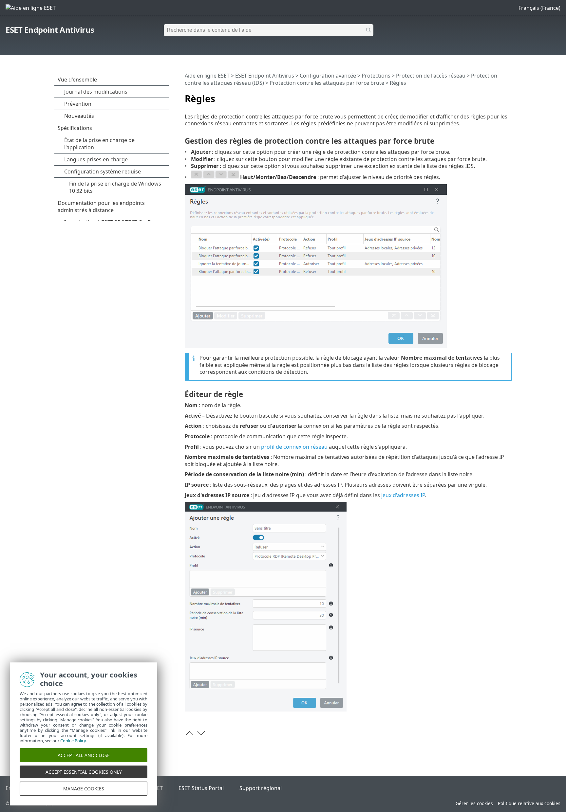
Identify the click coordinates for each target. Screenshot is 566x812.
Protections (376, 75)
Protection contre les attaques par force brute (327, 82)
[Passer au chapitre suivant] (201, 733)
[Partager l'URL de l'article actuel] (488, 95)
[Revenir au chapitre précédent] (190, 733)
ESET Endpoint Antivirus (50, 29)
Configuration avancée (328, 75)
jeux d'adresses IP (403, 495)
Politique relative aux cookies (529, 803)
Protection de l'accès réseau (430, 75)
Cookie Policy (73, 741)
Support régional (260, 788)
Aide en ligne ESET (207, 75)
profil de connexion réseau (294, 446)
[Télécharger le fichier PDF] (498, 95)
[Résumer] (508, 95)
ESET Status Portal (201, 788)
